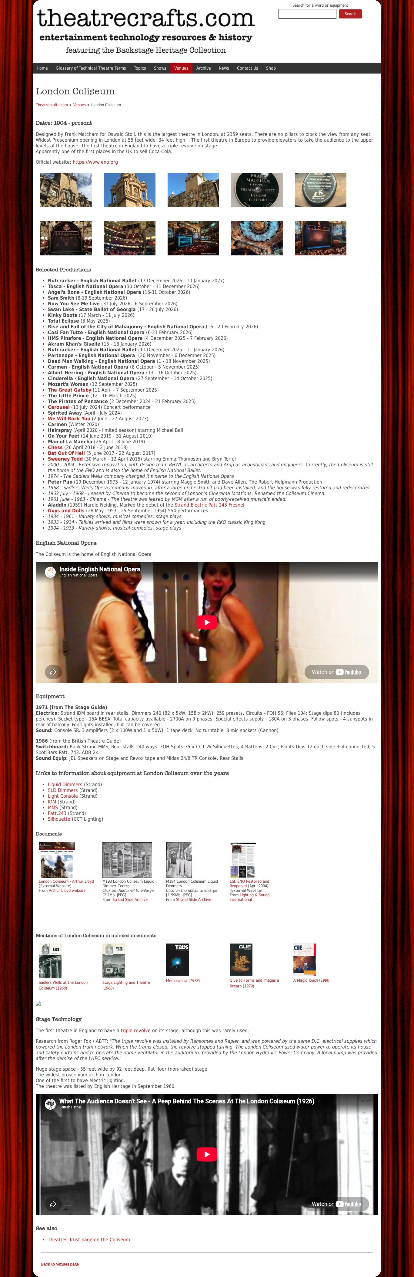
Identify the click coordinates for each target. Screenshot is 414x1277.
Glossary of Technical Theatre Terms (91, 68)
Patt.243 (57, 813)
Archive (203, 68)
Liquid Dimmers (65, 784)
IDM (52, 802)
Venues (181, 68)
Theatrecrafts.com (52, 105)
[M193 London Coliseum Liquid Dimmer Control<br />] (127, 877)
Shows (160, 68)
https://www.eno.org (95, 162)
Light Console (63, 796)
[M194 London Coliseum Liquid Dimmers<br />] (179, 877)
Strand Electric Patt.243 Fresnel (209, 505)
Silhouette (59, 819)
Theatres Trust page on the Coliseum (89, 1240)
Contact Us (247, 68)
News (224, 68)
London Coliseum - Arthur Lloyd (66, 881)
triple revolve (136, 1030)
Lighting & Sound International (249, 897)
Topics (140, 68)
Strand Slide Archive (130, 899)
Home (42, 68)
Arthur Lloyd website (67, 890)
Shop (271, 68)
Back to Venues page (60, 1264)
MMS (53, 807)
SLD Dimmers (63, 790)
